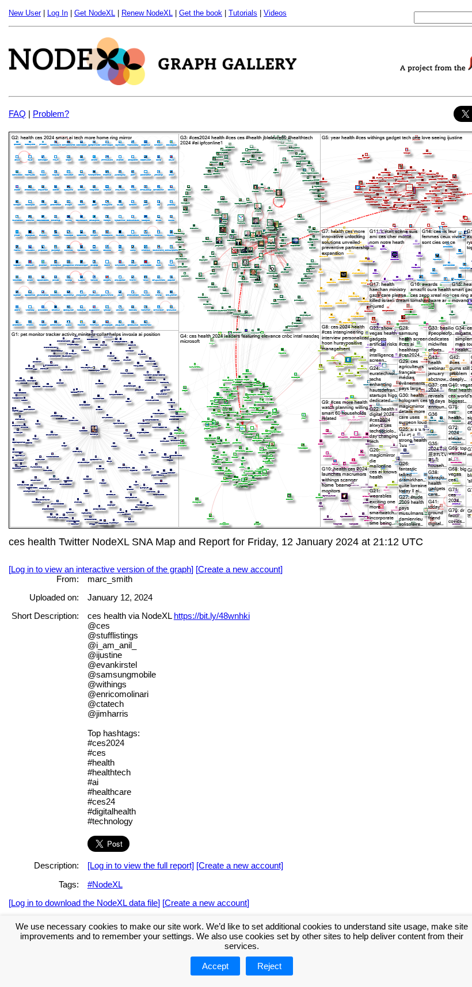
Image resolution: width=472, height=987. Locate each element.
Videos (275, 13)
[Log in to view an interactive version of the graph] (101, 569)
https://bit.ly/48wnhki (212, 616)
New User (25, 13)
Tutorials (243, 13)
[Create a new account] (239, 569)
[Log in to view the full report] (140, 865)
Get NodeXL (94, 13)
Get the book (200, 13)
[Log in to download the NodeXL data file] (84, 903)
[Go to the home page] (152, 82)
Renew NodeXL (147, 13)
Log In (57, 13)
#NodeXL (105, 884)
